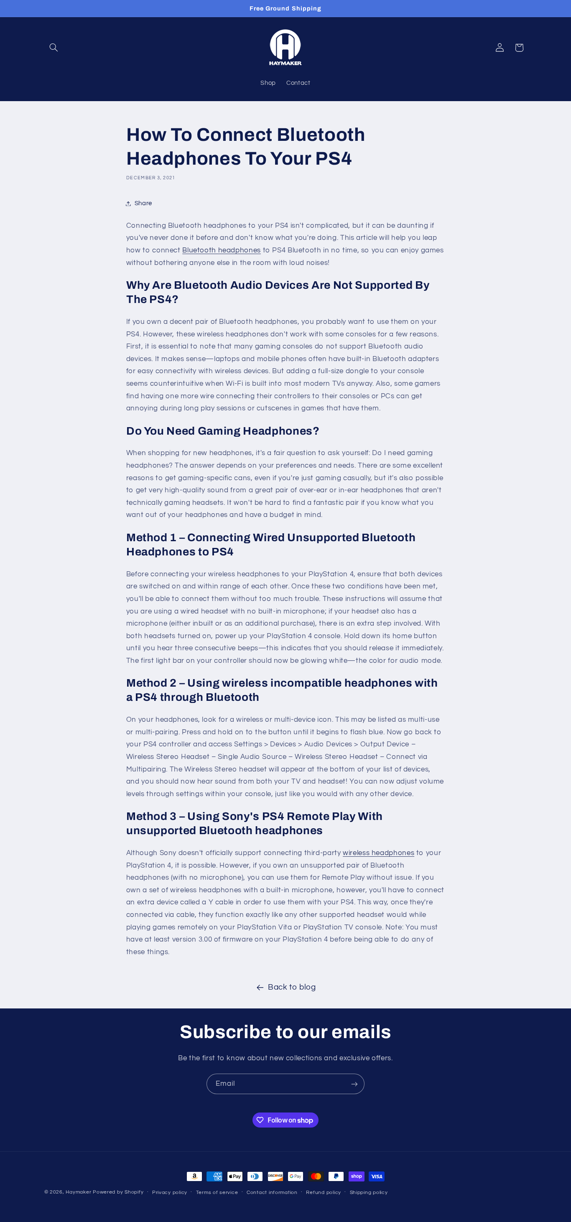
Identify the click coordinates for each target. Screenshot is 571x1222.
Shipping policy (369, 1192)
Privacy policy (169, 1192)
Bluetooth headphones (221, 250)
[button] (54, 47)
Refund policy (323, 1192)
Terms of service (217, 1192)
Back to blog (292, 987)
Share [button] (143, 203)
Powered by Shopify (118, 1192)
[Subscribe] (354, 1084)
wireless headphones (378, 853)
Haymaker (78, 1192)
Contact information (272, 1192)
